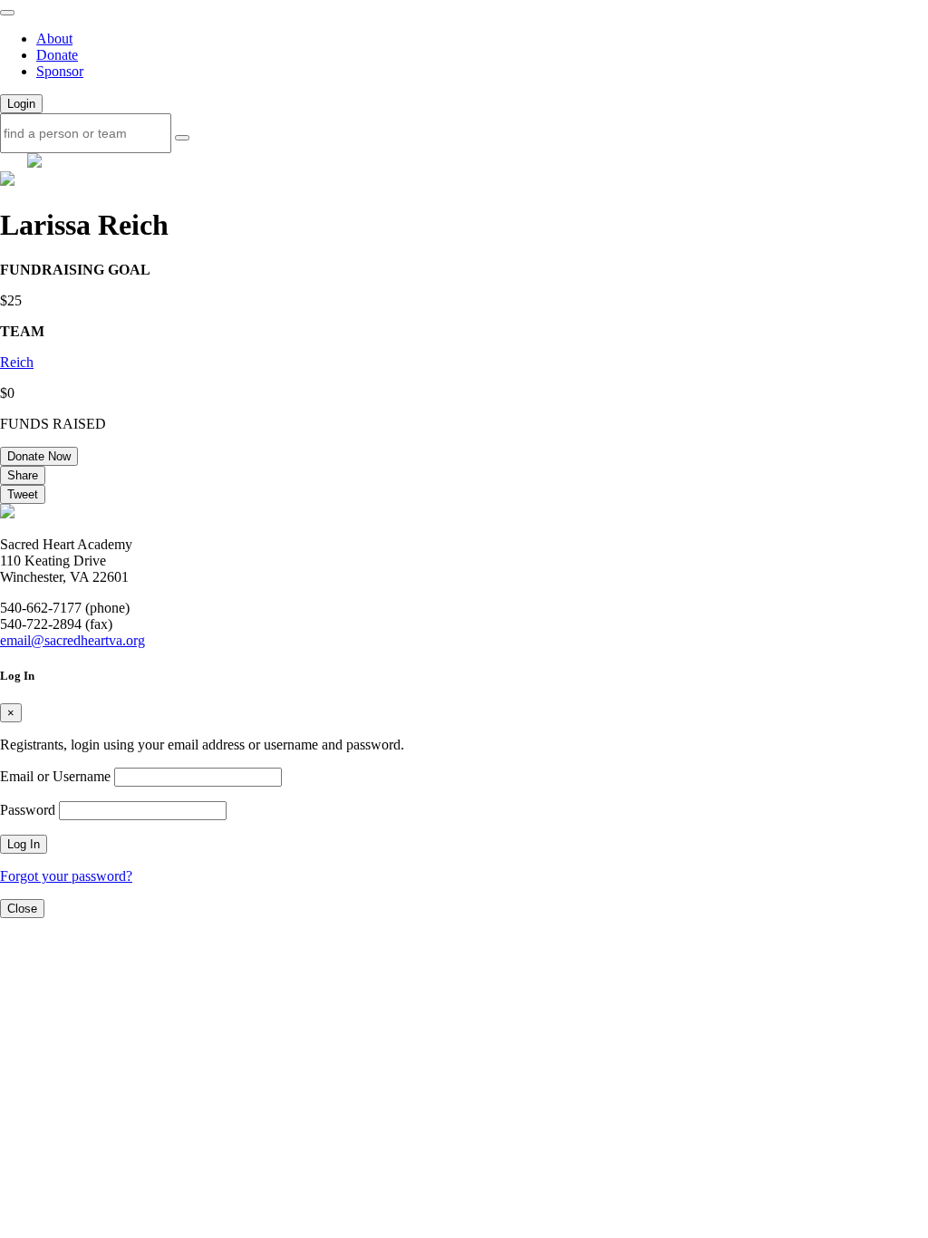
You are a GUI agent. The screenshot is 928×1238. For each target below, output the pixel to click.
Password (27, 809)
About (54, 38)
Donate (57, 55)
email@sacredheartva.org (72, 640)
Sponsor (59, 71)
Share (22, 475)
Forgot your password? (66, 876)
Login (21, 104)
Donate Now (39, 456)
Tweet (22, 494)
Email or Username (55, 776)
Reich (17, 362)
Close (22, 908)
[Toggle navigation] (7, 12)
